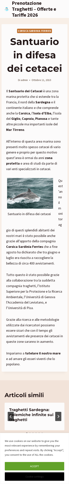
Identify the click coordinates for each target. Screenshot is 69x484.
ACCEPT (34, 466)
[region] (34, 458)
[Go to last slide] (11, 416)
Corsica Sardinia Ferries (34, 30)
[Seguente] (58, 416)
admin (24, 80)
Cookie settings (34, 476)
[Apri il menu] (60, 9)
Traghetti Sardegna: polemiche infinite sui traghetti (31, 414)
